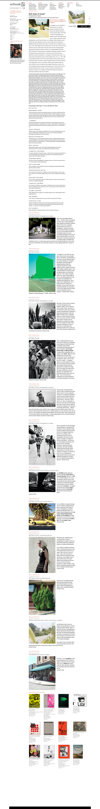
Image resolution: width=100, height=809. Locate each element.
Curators (39, 7)
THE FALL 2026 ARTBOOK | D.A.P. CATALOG (16, 42)
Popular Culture (31, 9)
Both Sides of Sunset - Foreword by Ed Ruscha (40, 535)
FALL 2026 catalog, (18, 58)
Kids (36, 9)
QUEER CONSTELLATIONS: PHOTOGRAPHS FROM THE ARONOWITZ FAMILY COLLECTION (63, 761)
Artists (39, 6)
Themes (43, 7)
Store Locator (52, 6)
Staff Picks (40, 5)
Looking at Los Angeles (62, 451)
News (68, 4)
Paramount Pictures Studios (68, 662)
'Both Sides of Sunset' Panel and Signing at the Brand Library (44, 470)
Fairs (68, 6)
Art (29, 4)
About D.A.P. (52, 4)
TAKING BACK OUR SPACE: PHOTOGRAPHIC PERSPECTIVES (34, 709)
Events (68, 5)
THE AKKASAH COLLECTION (78, 732)
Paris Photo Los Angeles (68, 398)
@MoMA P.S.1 (61, 5)
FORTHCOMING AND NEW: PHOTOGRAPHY (37, 692)
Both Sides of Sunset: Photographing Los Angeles (41, 216)
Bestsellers (46, 4)
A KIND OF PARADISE (62, 708)
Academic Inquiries (53, 9)
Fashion (35, 6)
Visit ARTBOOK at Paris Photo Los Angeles (39, 654)
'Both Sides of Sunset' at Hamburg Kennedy (39, 578)
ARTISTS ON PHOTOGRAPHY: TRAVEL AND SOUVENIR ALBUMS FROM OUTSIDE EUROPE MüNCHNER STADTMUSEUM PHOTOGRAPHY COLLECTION (49, 711)
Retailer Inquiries (53, 7)
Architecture (31, 5)
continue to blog (52, 293)
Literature (30, 7)
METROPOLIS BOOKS (33, 10)
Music (32, 6)
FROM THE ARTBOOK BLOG (34, 212)
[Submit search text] (24, 8)
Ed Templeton (72, 342)
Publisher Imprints (53, 5)
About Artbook (61, 4)
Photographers (43, 6)
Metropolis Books (13, 16)
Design (35, 5)
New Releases (40, 4)
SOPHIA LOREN (76, 707)
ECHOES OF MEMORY (48, 736)
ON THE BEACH (76, 759)
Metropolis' (60, 482)
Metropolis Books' (71, 259)
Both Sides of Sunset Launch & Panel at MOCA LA (41, 501)
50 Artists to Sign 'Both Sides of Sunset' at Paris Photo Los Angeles (45, 620)
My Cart (77, 4)
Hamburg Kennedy (61, 264)
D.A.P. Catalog (45, 5)
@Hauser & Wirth (62, 6)
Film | (30, 6)
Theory (34, 7)
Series (43, 9)
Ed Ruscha (71, 547)
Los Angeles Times (66, 433)
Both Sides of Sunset (64, 221)
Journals (39, 9)
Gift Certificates (79, 5)
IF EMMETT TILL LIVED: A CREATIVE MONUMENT (49, 760)
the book (39, 330)
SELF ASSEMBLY (61, 736)
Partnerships (61, 7)
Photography (32, 4)
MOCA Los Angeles (65, 504)
